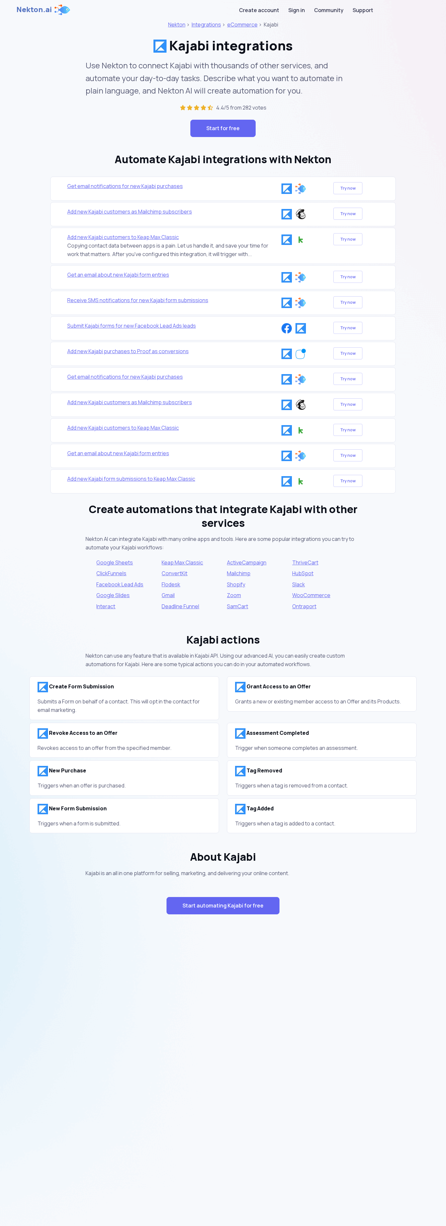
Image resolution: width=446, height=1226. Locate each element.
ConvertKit (174, 573)
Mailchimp (238, 573)
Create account (259, 10)
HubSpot (302, 573)
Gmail (168, 595)
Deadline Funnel (180, 606)
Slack (298, 584)
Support (363, 10)
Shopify (236, 584)
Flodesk (171, 584)
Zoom (234, 595)
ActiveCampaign (246, 562)
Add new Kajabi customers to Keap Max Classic (123, 237)
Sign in (296, 10)
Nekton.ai (34, 9)
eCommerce (242, 24)
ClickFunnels (111, 573)
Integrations (206, 24)
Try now (348, 188)
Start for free (223, 128)
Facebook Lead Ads (119, 584)
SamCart (237, 606)
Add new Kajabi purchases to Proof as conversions (128, 351)
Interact (105, 606)
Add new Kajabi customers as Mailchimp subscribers (129, 211)
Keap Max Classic (182, 562)
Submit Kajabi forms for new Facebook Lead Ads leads (131, 325)
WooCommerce (311, 595)
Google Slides (113, 595)
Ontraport (304, 606)
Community (328, 10)
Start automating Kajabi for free (223, 905)
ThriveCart (305, 562)
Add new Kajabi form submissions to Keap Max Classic (131, 478)
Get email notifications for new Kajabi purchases (125, 186)
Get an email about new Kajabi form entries (118, 274)
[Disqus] (223, 1036)
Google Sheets (114, 562)
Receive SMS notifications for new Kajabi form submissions (137, 300)
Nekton (176, 24)
